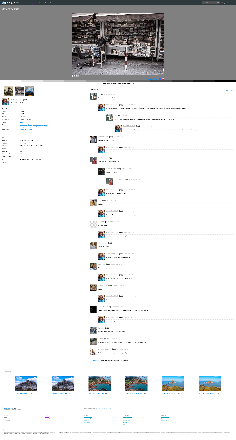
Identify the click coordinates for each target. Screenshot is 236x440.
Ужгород (16, 433)
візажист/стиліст (28, 432)
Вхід (223, 3)
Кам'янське (129, 432)
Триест (38, 127)
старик (41, 125)
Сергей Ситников (111, 168)
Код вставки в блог (151, 78)
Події (124, 424)
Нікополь (195, 432)
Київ (136, 432)
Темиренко (23, 127)
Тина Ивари (101, 221)
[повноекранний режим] (78, 76)
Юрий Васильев (102, 285)
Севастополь (212, 432)
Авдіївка (61, 432)
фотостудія (52, 432)
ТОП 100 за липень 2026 (60, 393)
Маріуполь (174, 432)
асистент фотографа (37, 432)
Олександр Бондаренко (104, 349)
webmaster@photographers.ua (103, 408)
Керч (134, 432)
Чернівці (44, 433)
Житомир (98, 432)
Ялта (47, 433)
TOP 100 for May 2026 (169, 393)
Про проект (125, 418)
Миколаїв (190, 432)
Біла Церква (66, 432)
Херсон (23, 433)
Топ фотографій (87, 418)
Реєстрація (230, 3)
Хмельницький (29, 433)
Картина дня (86, 420)
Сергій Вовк (101, 328)
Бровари (77, 432)
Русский (6, 415)
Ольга (99, 200)
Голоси (4, 162)
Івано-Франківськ (111, 432)
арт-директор (46, 432)
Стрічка (24, 3)
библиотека (23, 125)
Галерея (33, 3)
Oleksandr (100, 338)
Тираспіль (11, 433)
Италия (30, 125)
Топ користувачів (88, 417)
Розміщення (164, 418)
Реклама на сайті (165, 417)
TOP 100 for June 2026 (96, 393)
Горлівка (86, 432)
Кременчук (144, 432)
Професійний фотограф (9, 432)
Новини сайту (126, 422)
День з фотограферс (127, 417)
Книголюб (44, 127)
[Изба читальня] (19, 87)
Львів (170, 432)
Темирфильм (31, 127)
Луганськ (163, 432)
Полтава (204, 432)
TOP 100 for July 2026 (22, 393)
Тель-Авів (228, 432)
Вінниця (81, 432)
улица (45, 125)
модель (22, 432)
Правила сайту (126, 420)
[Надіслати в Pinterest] (163, 79)
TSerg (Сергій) (102, 306)
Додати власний (229, 90)
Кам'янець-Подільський (120, 432)
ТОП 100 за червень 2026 (134, 393)
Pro (51, 3)
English (5, 417)
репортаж (36, 125)
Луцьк (167, 432)
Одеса (199, 432)
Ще (46, 3)
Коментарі (47, 418)
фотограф (17, 432)
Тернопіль (6, 433)
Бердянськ (72, 432)
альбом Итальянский (26, 129)
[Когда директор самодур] (8, 87)
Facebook (7, 420)
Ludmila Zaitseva (102, 243)
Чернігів (39, 433)
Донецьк (94, 432)
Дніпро (89, 432)
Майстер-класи (165, 420)
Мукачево (185, 432)
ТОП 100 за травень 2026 (207, 393)
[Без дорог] (29, 87)
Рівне (207, 432)
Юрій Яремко (101, 264)
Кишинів (140, 432)
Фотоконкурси (87, 422)
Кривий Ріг (150, 432)
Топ (40, 3)
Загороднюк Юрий (103, 136)
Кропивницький (156, 432)
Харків (20, 433)
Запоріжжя (103, 432)
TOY (99, 94)
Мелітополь (180, 432)
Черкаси (35, 433)
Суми (224, 432)
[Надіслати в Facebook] (160, 79)
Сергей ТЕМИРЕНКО (16, 99)
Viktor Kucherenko (103, 158)
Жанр (22, 122)
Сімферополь (219, 432)
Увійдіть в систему (95, 360)
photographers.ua (8, 408)
